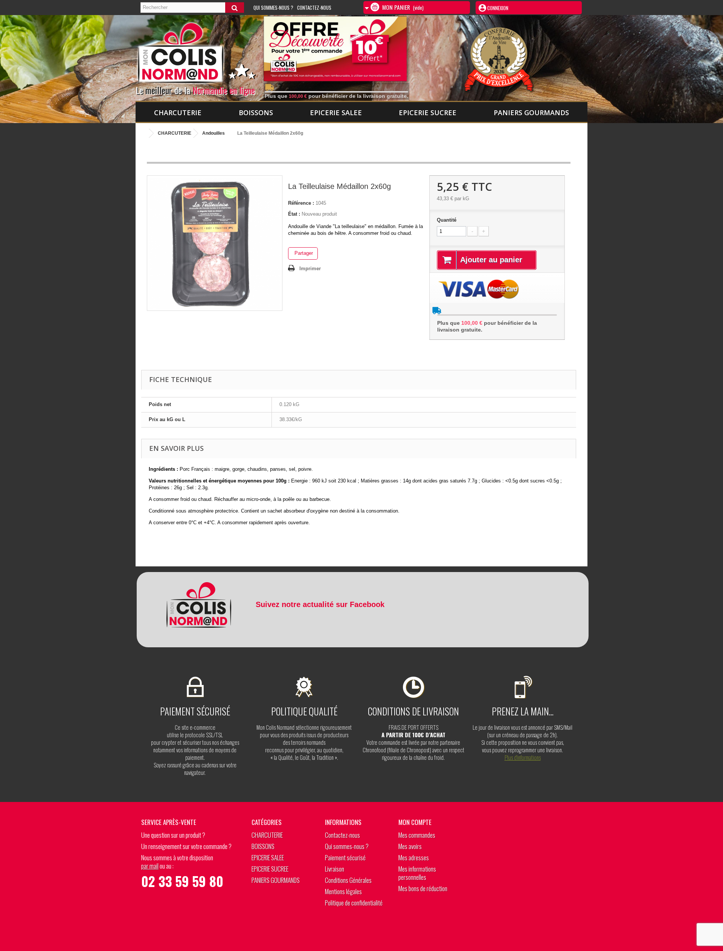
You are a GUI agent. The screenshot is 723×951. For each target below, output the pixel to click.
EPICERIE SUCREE (427, 112)
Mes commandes (416, 835)
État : (294, 214)
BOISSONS (256, 112)
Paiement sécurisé (345, 857)
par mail (150, 865)
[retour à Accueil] (143, 133)
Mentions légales (343, 891)
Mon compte (415, 822)
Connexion (497, 8)
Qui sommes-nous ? (273, 7)
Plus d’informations (523, 757)
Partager (303, 253)
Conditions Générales (348, 880)
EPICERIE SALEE (336, 112)
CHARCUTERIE (177, 112)
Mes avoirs (410, 846)
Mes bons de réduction (422, 888)
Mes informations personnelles (417, 873)
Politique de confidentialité (354, 902)
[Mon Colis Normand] (208, 56)
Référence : (301, 203)
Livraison (334, 868)
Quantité (446, 220)
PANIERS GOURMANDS (531, 112)
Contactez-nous (314, 7)
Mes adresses (413, 857)
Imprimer (310, 268)
